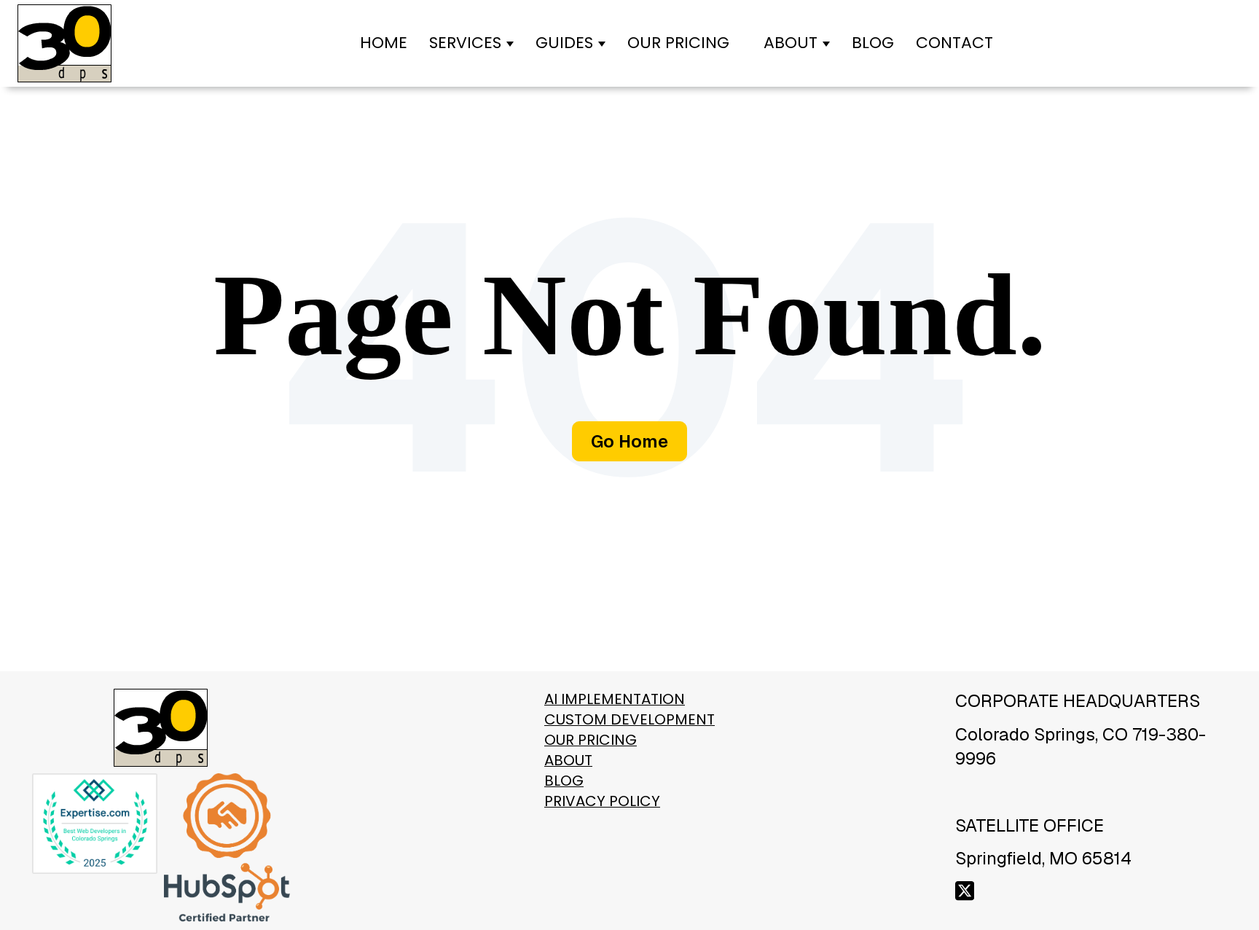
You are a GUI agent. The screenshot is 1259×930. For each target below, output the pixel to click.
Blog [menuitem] (564, 780)
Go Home (629, 441)
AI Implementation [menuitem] (614, 699)
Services (465, 42)
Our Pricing (678, 42)
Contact (954, 42)
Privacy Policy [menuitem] (602, 801)
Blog (873, 42)
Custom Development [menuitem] (629, 719)
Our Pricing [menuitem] (590, 740)
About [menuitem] (568, 760)
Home (383, 42)
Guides (564, 42)
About (790, 42)
